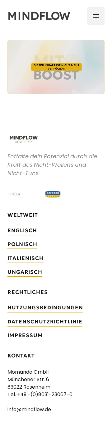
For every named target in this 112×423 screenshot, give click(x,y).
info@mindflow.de (29, 409)
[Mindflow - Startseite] (39, 16)
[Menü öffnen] (96, 16)
